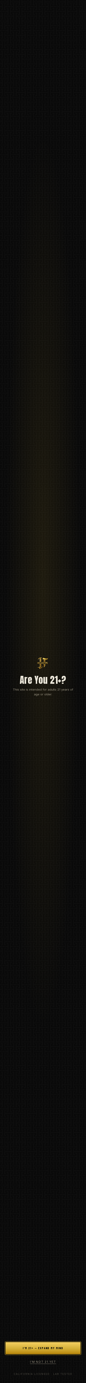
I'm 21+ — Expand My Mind (43, 1348)
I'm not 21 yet (43, 1361)
